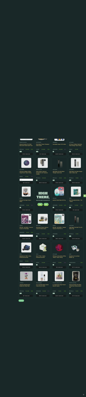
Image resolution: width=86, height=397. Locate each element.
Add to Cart (26, 154)
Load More (21, 300)
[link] (84, 195)
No (46, 204)
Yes (40, 204)
